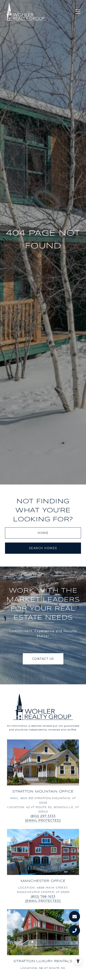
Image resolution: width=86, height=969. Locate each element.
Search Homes (43, 548)
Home (43, 533)
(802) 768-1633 (43, 896)
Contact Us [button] (43, 659)
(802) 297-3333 (43, 816)
